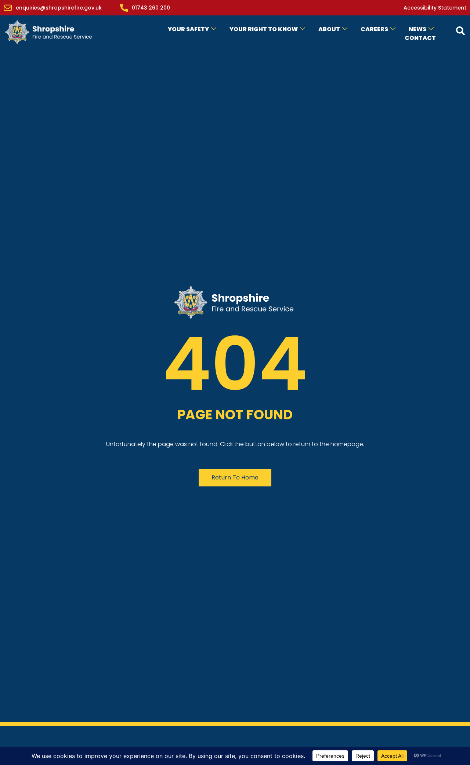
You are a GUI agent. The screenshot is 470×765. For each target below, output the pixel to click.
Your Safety (188, 29)
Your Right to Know (263, 29)
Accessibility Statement (435, 7)
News (417, 29)
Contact (420, 38)
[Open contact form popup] (460, 30)
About (329, 29)
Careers (374, 29)
